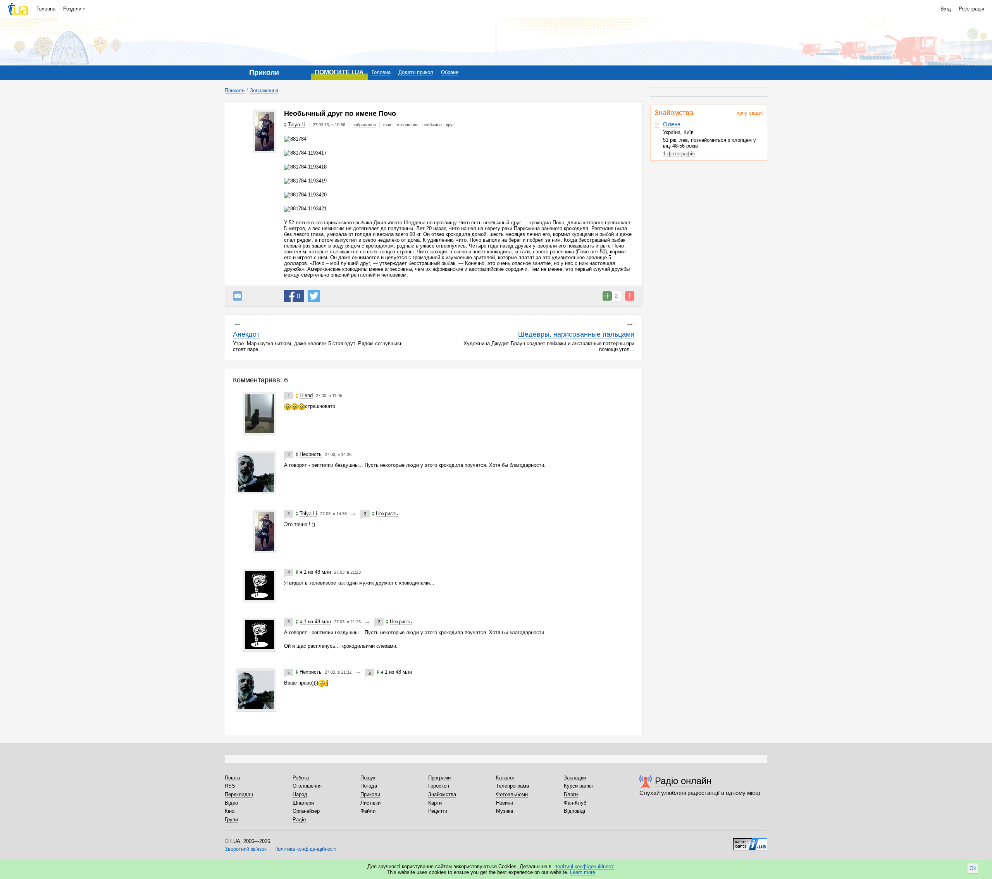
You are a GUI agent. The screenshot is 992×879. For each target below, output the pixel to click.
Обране (449, 72)
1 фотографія (679, 154)
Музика (504, 811)
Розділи (72, 9)
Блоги (571, 794)
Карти (435, 803)
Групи (231, 819)
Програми (439, 778)
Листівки (370, 803)
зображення (364, 124)
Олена (671, 124)
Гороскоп (438, 786)
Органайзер (306, 811)
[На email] (237, 296)
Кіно (229, 811)
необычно (432, 124)
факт (388, 124)
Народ (300, 794)
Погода (368, 786)
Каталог (505, 778)
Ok (973, 868)
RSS (230, 786)
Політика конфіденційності (305, 849)
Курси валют (579, 786)
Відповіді (574, 811)
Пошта (232, 778)
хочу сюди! (750, 113)
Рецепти (437, 811)
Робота (301, 778)
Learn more (582, 872)
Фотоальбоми (512, 794)
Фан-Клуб (575, 803)
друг (450, 124)
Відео (231, 803)
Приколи (235, 90)
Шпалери (303, 803)
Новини (504, 803)
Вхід (945, 9)
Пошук (367, 778)
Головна (45, 9)
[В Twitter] (314, 296)
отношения (407, 124)
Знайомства (673, 113)
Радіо (299, 819)
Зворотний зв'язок (246, 849)
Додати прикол (415, 72)
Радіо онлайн (683, 781)
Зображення (264, 90)
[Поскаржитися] (629, 296)
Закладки (575, 778)
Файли (367, 811)
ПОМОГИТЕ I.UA (339, 72)
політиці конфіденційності (585, 866)
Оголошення (307, 786)
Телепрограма (512, 786)
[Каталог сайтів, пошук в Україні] (750, 841)
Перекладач (239, 794)
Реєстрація (971, 9)
